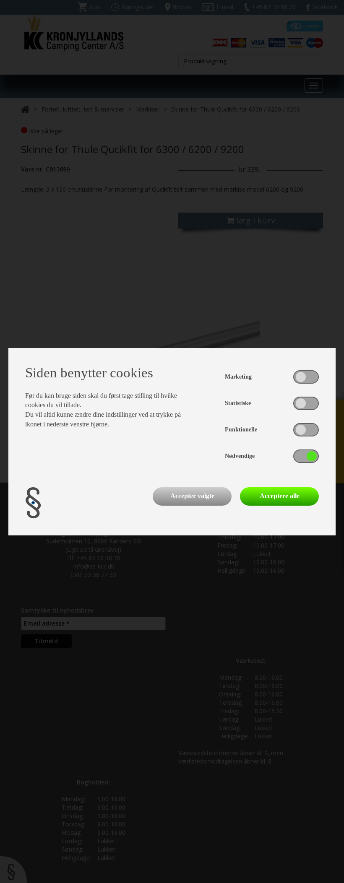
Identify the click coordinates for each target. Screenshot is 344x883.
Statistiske (238, 403)
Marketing (238, 377)
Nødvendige (240, 456)
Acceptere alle (280, 495)
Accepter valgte (192, 495)
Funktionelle (241, 429)
